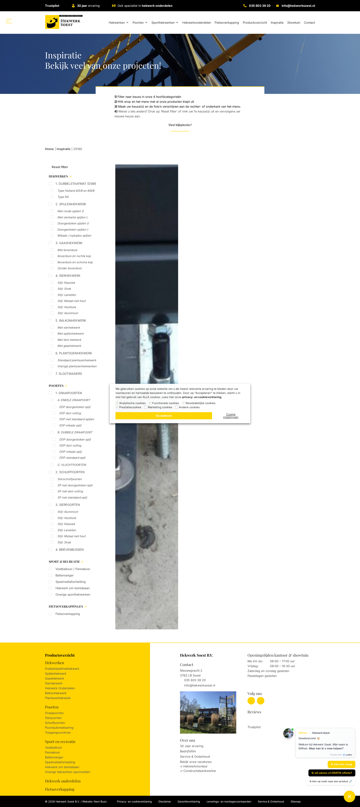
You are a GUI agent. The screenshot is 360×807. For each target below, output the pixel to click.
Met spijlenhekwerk (70, 333)
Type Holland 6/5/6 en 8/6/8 (75, 190)
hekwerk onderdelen (157, 6)
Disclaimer (164, 801)
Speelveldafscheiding (71, 582)
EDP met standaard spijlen (76, 419)
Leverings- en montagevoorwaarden (229, 801)
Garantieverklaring (189, 801)
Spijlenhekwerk (55, 673)
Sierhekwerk (53, 683)
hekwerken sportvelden (73, 772)
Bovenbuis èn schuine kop (75, 262)
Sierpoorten (53, 718)
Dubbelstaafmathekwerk (62, 668)
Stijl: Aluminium (67, 313)
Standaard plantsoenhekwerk (76, 360)
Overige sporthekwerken (73, 594)
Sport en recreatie (60, 741)
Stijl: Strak (64, 288)
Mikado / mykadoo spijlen (74, 235)
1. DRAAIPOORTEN (69, 393)
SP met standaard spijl (72, 497)
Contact (309, 22)
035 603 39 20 (260, 6)
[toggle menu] (9, 21)
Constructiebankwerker (199, 771)
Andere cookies (189, 407)
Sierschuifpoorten (69, 479)
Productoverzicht (255, 22)
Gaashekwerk (54, 678)
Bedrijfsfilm (188, 751)
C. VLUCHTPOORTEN (71, 465)
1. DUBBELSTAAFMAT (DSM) (76, 184)
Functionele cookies (165, 403)
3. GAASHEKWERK (69, 243)
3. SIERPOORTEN (68, 505)
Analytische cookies (132, 403)
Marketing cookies (160, 407)
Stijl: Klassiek (66, 282)
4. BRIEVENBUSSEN (70, 549)
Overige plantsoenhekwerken (77, 366)
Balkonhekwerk (56, 693)
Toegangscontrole (57, 732)
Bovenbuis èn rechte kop (74, 256)
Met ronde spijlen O (70, 211)
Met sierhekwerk (68, 327)
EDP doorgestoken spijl (74, 407)
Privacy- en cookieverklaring (134, 801)
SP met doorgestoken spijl (74, 485)
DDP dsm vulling (70, 445)
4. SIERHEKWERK (68, 276)
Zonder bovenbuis (69, 268)
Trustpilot (52, 6)
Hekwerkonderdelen (196, 22)
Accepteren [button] (164, 415)
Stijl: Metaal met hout (71, 301)
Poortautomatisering (59, 727)
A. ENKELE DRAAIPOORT (73, 400)
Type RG (63, 197)
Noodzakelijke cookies (200, 403)
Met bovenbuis (67, 250)
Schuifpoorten (55, 723)
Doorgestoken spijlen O (73, 223)
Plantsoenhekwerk (58, 698)
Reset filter (59, 167)
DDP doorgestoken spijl (75, 439)
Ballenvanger (65, 575)
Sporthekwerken (163, 22)
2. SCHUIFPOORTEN (70, 472)
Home (49, 149)
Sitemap (296, 801)
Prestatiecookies (130, 407)
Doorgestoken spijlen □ (72, 229)
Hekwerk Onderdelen (60, 688)
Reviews (254, 711)
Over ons (187, 740)
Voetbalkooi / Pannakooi (73, 569)
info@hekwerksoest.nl (298, 6)
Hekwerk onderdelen (63, 780)
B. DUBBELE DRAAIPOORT (74, 432)
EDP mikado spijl (70, 425)
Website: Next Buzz (94, 801)
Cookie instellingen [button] (230, 416)
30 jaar (82, 6)
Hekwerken (117, 22)
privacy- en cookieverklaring (201, 397)
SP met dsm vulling (70, 491)
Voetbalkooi (53, 747)
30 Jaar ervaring (191, 746)
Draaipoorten (54, 713)
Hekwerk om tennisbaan (73, 588)
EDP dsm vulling (70, 413)
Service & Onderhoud (195, 756)
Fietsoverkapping (227, 22)
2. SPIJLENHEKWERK (71, 204)
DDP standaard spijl (72, 457)
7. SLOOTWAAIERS (69, 374)
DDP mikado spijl (70, 451)
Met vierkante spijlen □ (72, 217)
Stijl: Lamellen (66, 295)
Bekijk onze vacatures (195, 762)
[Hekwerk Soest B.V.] (63, 22)
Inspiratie (277, 22)
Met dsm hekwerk (69, 340)
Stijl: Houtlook (66, 307)
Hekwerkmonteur (195, 766)
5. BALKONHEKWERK (71, 320)
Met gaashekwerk (69, 346)
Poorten (138, 22)
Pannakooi (52, 752)
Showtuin (293, 22)
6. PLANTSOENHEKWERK (74, 353)
